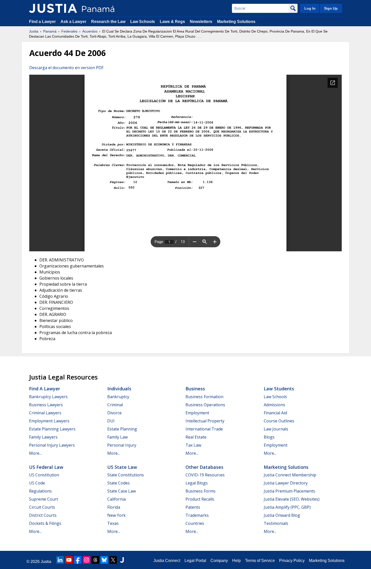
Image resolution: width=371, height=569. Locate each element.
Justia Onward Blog (282, 515)
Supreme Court (43, 499)
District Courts (43, 515)
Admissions (274, 405)
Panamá (50, 31)
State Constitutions (125, 475)
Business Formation (204, 396)
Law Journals (276, 429)
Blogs (269, 437)
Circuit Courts (42, 507)
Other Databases (204, 467)
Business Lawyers (46, 405)
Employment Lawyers (49, 421)
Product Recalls (200, 499)
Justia (33, 31)
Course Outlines (279, 421)
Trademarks (197, 515)
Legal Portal (195, 560)
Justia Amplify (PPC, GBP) (287, 507)
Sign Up (331, 8)
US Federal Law (46, 467)
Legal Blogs (197, 483)
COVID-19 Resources (205, 475)
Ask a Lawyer (74, 21)
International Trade (204, 429)
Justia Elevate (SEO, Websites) (292, 499)
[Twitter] (113, 560)
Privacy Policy (292, 560)
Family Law (117, 437)
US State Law (122, 467)
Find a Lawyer (42, 21)
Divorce (114, 413)
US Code (37, 483)
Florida (113, 507)
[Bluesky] (104, 560)
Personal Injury (121, 445)
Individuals (119, 389)
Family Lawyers (43, 437)
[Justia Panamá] (53, 8)
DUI (111, 421)
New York (116, 515)
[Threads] (95, 560)
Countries (195, 523)
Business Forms (201, 491)
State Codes (118, 483)
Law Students (279, 389)
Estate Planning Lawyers (52, 429)
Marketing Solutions (236, 21)
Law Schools (142, 21)
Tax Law (193, 445)
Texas (113, 523)
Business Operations (205, 405)
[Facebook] (78, 560)
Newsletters (201, 21)
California (116, 499)
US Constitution (44, 475)
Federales (69, 31)
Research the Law (108, 21)
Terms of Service (260, 560)
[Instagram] (86, 560)
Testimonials (276, 523)
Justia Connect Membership (290, 475)
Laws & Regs (172, 21)
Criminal (115, 405)
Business (195, 389)
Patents (193, 507)
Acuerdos (89, 31)
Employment (197, 413)
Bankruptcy (118, 396)
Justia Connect (166, 560)
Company (219, 560)
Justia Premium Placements (289, 491)
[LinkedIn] (60, 560)
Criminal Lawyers (45, 413)
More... (35, 453)
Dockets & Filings (45, 523)
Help (236, 560)
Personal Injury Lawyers (52, 445)
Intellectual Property (205, 421)
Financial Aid (275, 413)
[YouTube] (69, 560)
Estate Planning (122, 429)
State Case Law (121, 491)
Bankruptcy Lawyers (48, 396)
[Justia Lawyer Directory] (122, 560)
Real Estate (196, 437)
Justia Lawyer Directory (286, 483)
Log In (309, 8)
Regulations (40, 491)
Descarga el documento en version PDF (66, 67)
